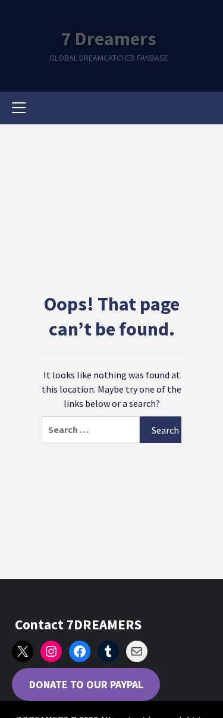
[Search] (203, 109)
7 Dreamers (108, 39)
